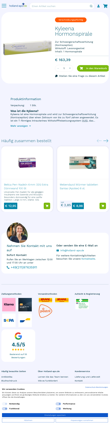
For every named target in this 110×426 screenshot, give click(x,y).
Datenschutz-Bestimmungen (96, 387)
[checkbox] (4, 404)
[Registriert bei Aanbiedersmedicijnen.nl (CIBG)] (82, 303)
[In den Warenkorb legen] (47, 206)
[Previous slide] (99, 141)
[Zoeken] (91, 6)
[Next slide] (106, 141)
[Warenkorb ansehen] (105, 6)
